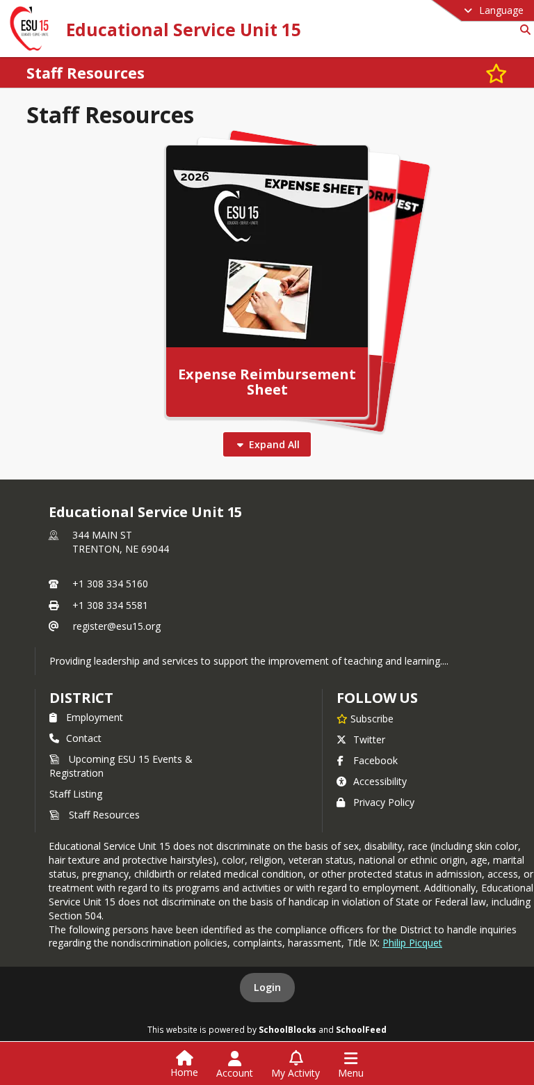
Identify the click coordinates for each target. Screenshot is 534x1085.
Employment (94, 717)
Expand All (274, 444)
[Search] (523, 29)
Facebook (375, 760)
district (81, 697)
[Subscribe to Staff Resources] (496, 72)
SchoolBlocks (287, 1029)
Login (267, 987)
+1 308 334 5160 (110, 583)
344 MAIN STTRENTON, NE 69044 (120, 541)
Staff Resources (104, 814)
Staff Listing (75, 793)
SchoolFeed (361, 1029)
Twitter (369, 739)
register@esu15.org (117, 626)
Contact (84, 738)
